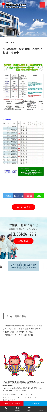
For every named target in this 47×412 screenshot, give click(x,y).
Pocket (29, 195)
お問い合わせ (23, 241)
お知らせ (14, 394)
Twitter (8, 195)
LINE (39, 195)
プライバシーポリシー (25, 397)
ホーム (5, 394)
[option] (23, 266)
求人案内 (35, 403)
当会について (25, 394)
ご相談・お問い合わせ (11, 403)
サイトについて (9, 397)
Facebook (18, 195)
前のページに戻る (23, 207)
